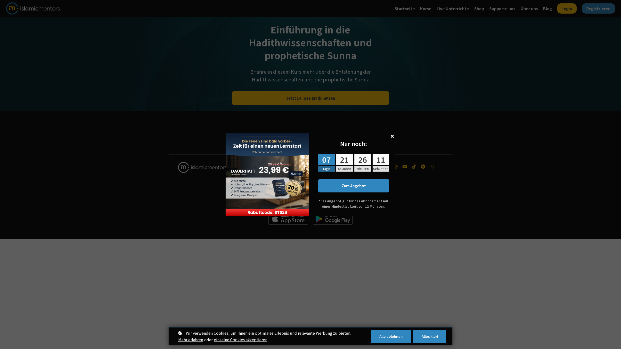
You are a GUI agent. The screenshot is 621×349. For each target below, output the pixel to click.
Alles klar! (430, 336)
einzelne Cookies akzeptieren (240, 339)
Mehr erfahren (190, 339)
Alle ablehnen (391, 336)
